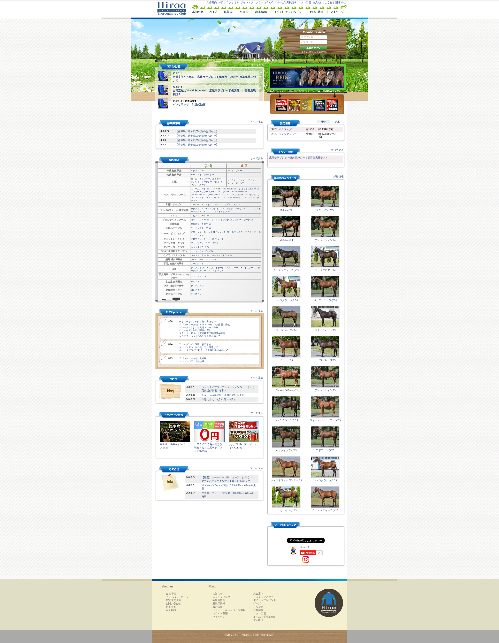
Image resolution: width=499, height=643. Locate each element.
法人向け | (319, 2)
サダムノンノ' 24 (232, 204)
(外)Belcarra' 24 (198, 194)
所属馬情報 (218, 603)
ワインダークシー (203, 181)
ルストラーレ (217, 267)
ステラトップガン (235, 180)
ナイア (194, 267)
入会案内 (212, 2)
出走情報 (261, 12)
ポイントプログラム (252, 2)
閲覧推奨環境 (173, 600)
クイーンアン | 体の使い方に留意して (198, 347)
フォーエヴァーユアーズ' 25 (206, 191)
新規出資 (171, 607)
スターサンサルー (199, 276)
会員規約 (171, 610)
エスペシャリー (216, 270)
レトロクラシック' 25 (222, 219)
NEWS (198, 12)
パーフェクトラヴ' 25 (201, 228)
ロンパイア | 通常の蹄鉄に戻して (196, 330)
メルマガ (279, 2)
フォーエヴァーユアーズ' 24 (204, 243)
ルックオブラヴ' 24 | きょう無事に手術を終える (203, 350)
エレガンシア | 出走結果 (191, 361)
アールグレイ (197, 263)
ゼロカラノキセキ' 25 (201, 224)
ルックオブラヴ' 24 (200, 247)
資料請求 (291, 2)
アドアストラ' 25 (213, 204)
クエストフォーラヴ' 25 (219, 211)
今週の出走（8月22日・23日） (219, 399)
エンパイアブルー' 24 (236, 194)
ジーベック (251, 183)
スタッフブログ (221, 597)
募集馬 (228, 12)
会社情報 (171, 593)
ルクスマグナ (197, 170)
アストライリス (198, 232)
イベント (288, 12)
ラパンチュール (216, 239)
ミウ (229, 267)
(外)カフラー (197, 259)
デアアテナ (211, 259)
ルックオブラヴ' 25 (235, 208)
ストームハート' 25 (200, 189)
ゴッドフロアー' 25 (200, 219)
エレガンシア (237, 183)
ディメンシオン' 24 (215, 197)
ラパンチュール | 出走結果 (192, 358)
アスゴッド (250, 232)
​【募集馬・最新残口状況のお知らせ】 (197, 135)
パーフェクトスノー (243, 267)
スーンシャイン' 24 (236, 197)
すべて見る (257, 65)
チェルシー (209, 174)
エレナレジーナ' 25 (244, 219)
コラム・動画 (316, 12)
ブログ (212, 12)
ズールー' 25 (197, 204)
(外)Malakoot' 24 (216, 194)
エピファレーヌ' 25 (200, 215)
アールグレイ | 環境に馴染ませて (196, 344)
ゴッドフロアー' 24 (200, 255)
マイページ (336, 12)
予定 (323, 121)
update (171, 312)
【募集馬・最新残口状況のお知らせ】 (197, 131)
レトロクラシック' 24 (219, 232)
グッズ (269, 2)
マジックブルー (234, 170)
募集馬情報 (218, 600)
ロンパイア (196, 290)
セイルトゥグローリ (200, 179)
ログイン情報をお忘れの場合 (314, 52)
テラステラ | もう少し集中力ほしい (197, 321)
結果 (337, 121)
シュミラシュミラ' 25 (249, 189)
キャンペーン (171, 415)
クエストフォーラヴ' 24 (202, 251)
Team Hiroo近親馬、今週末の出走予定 (223, 395)
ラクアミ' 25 (197, 208)
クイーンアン (197, 286)
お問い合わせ (173, 603)
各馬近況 (171, 160)
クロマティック (198, 239)
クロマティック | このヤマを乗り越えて (199, 336)
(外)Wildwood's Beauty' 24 (235, 191)
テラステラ (196, 294)
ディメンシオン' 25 (214, 208)
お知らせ (171, 123)
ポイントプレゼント (264, 600)
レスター (204, 267)
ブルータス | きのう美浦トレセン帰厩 (198, 327)
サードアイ (196, 174)
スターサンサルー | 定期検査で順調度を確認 (202, 333)
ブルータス (202, 184)
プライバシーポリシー (178, 597)
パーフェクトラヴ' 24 (222, 255)
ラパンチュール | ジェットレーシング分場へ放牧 (204, 324)
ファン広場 (304, 2)
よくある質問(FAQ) (335, 2)
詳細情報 (339, 176)
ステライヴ (237, 232)
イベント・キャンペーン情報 (228, 610)
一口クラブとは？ (229, 2)
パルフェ (195, 281)
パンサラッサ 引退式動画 (189, 104)
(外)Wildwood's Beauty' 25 (224, 189)
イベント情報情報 (283, 152)
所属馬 (243, 12)
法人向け (258, 620)
